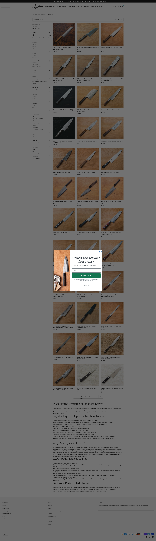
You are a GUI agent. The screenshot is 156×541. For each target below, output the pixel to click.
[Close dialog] (100, 252)
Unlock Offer (86, 275)
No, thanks (86, 285)
